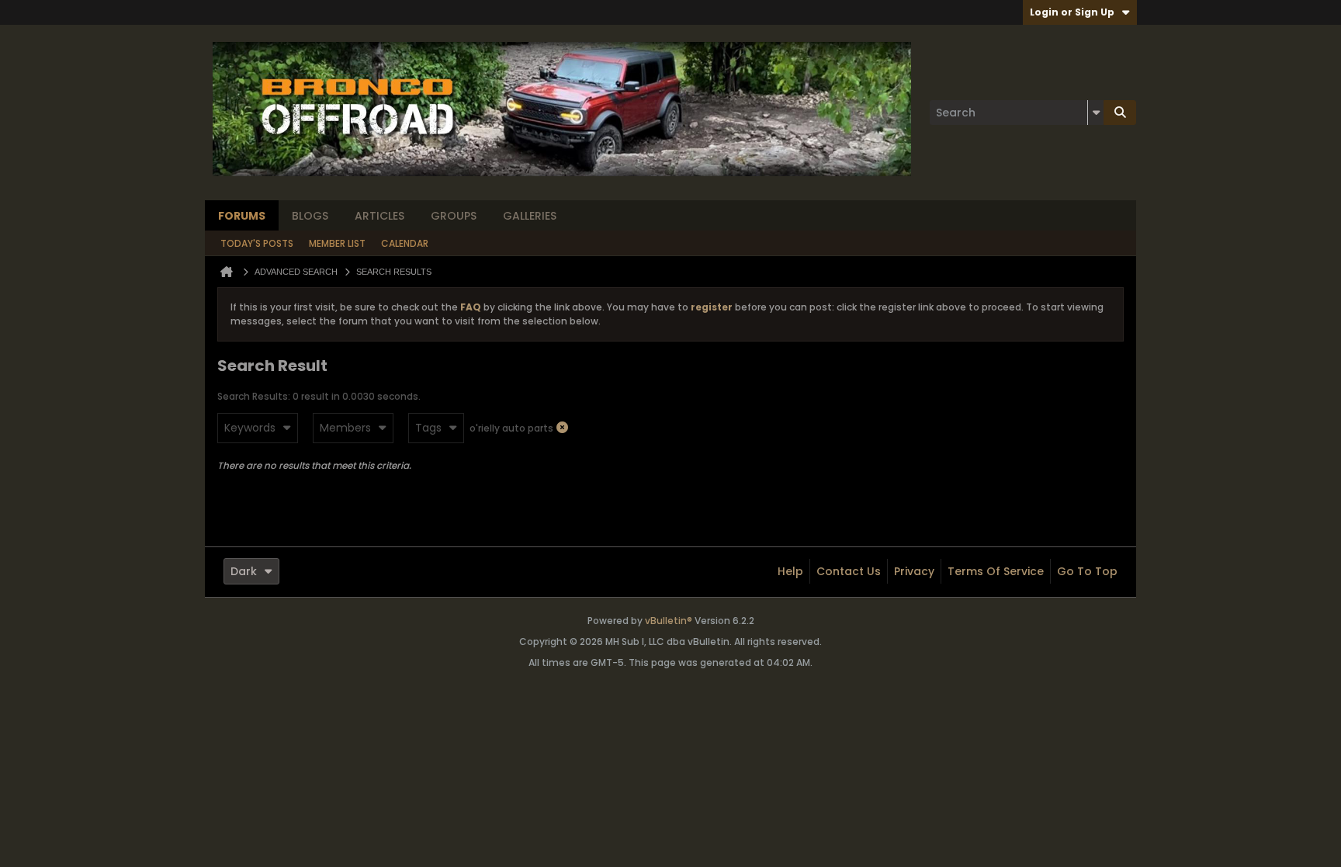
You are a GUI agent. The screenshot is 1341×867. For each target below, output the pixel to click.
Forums (241, 216)
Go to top (1087, 571)
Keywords (249, 427)
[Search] (1120, 112)
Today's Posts (256, 243)
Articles (379, 216)
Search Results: (253, 396)
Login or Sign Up (1072, 12)
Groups (453, 216)
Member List (337, 243)
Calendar (404, 243)
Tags (428, 427)
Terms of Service (996, 571)
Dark (243, 571)
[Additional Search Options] (1095, 112)
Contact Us (848, 571)
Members (345, 427)
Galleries (529, 216)
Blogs (310, 216)
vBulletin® (668, 620)
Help (790, 571)
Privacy (914, 571)
